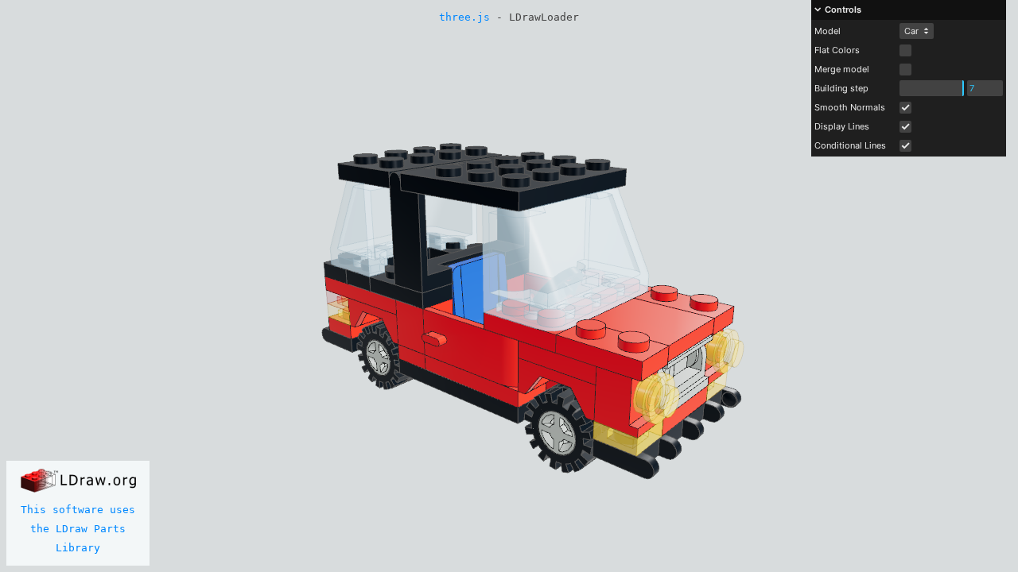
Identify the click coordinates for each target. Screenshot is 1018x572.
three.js (464, 17)
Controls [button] (843, 9)
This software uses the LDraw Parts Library (78, 529)
